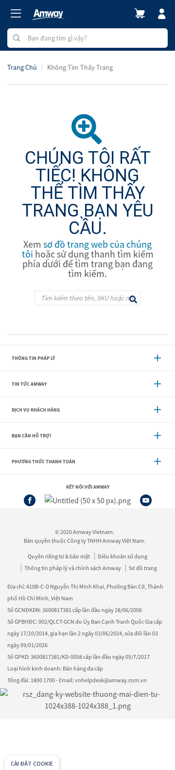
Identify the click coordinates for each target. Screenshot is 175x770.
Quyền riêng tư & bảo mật (59, 556)
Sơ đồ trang (143, 568)
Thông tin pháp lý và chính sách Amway (72, 568)
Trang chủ (22, 67)
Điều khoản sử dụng (122, 556)
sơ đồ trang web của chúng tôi (87, 249)
